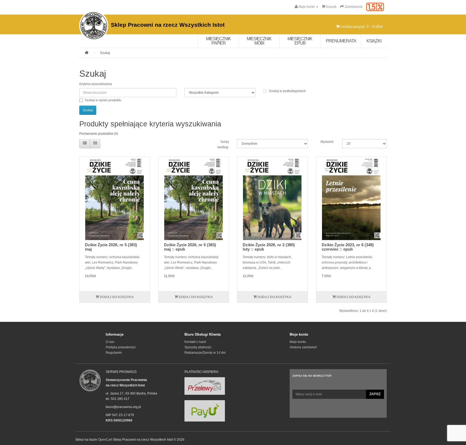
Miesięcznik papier (218, 40)
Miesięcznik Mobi (259, 40)
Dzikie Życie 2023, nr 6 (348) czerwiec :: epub (348, 247)
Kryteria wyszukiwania (95, 84)
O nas (110, 342)
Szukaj (105, 53)
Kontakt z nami (195, 342)
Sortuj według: (223, 144)
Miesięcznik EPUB (299, 40)
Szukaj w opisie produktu (103, 100)
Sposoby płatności (197, 347)
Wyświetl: (327, 142)
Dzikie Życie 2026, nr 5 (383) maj (111, 247)
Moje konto (298, 342)
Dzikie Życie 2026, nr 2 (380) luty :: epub (269, 247)
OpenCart (105, 439)
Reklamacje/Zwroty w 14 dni (205, 353)
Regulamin (114, 353)
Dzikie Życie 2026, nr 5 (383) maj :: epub (190, 247)
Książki (373, 41)
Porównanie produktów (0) (98, 134)
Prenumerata (341, 41)
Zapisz (375, 394)
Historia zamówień (303, 347)
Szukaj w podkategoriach (287, 91)
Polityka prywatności (121, 347)
